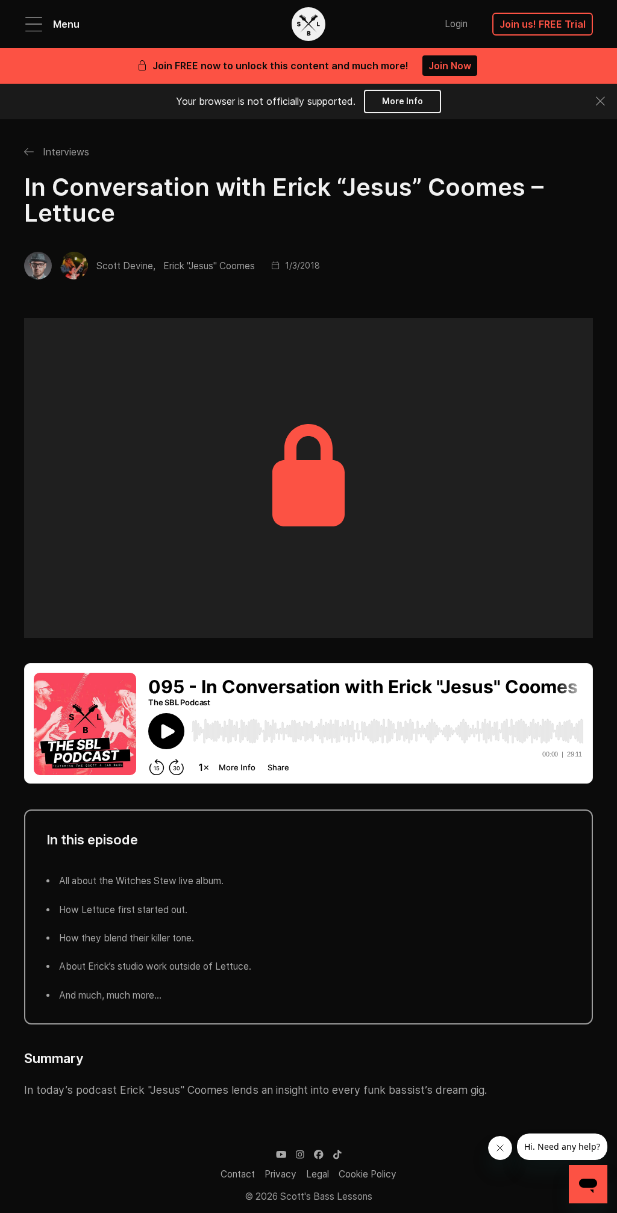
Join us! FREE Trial (543, 24)
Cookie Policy (367, 1174)
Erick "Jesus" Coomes (209, 266)
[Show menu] (33, 24)
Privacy (280, 1174)
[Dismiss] (599, 101)
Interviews (64, 152)
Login (456, 24)
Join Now (449, 66)
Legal (317, 1174)
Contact (238, 1174)
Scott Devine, (125, 266)
